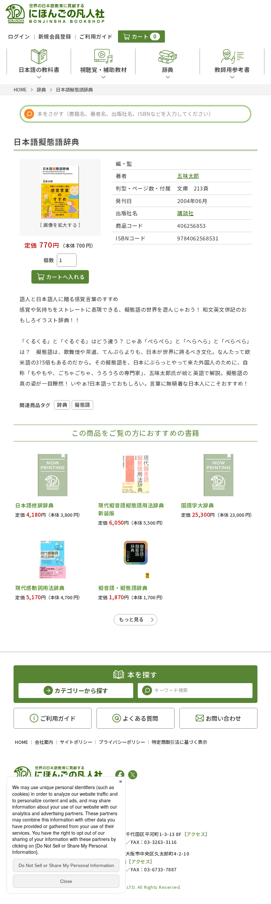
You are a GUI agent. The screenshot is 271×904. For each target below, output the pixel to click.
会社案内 (44, 742)
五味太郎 (188, 176)
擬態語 (82, 404)
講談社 (185, 213)
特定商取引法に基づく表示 (179, 742)
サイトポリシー (76, 742)
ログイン (19, 36)
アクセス (195, 834)
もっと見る (131, 619)
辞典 (62, 404)
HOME (21, 742)
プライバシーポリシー (122, 742)
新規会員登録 (54, 36)
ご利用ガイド (95, 36)
